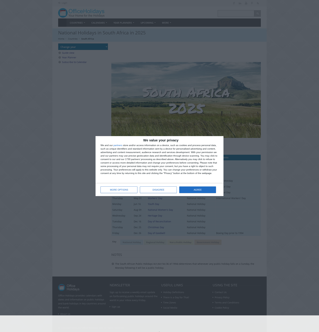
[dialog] (159, 166)
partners (117, 145)
